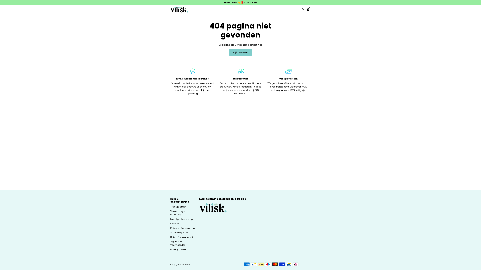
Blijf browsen (240, 52)
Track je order (178, 206)
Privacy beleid (178, 249)
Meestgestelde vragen (182, 219)
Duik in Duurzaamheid (182, 237)
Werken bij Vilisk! (179, 232)
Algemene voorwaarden (178, 243)
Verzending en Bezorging (178, 213)
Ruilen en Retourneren (182, 228)
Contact (175, 223)
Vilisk (188, 264)
